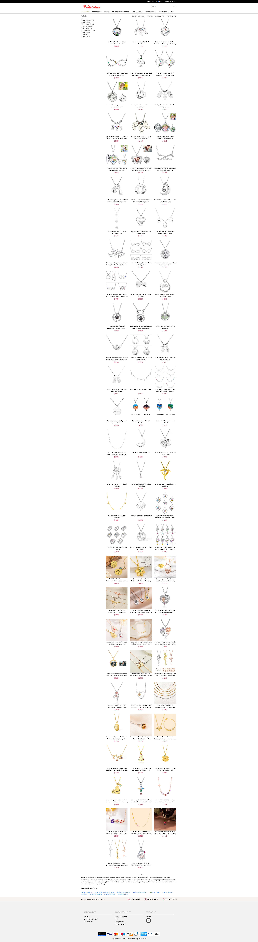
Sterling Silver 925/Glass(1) (86, 34)
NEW (172, 12)
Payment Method (120, 924)
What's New (149, 16)
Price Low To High (159, 16)
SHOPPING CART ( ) (170, 1)
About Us (87, 917)
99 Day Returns (119, 922)
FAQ (116, 919)
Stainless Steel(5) (87, 28)
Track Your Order (152, 1)
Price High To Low (171, 16)
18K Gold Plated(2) (87, 26)
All (82, 18)
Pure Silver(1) (86, 37)
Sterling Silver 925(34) (88, 20)
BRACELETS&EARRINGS (121, 12)
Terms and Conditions (90, 919)
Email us (148, 917)
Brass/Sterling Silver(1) (88, 30)
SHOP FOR (85, 12)
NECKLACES (96, 12)
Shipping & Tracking (121, 917)
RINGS (106, 12)
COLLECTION (137, 12)
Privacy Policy (88, 922)
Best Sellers (141, 16)
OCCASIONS (163, 12)
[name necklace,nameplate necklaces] (92, 6)
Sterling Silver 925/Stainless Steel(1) (88, 23)
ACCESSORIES (150, 12)
